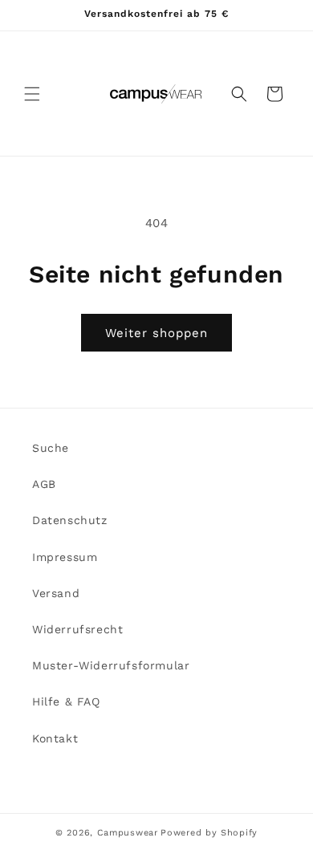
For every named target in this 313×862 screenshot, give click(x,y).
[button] (32, 94)
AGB (44, 484)
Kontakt (55, 738)
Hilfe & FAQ (66, 701)
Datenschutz (70, 520)
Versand (55, 593)
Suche (50, 447)
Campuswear (127, 832)
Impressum (64, 557)
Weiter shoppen (156, 333)
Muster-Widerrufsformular (110, 665)
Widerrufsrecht (77, 629)
